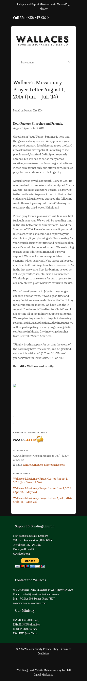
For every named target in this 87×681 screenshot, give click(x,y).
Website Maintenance (46, 670)
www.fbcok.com (21, 553)
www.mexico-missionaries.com (29, 603)
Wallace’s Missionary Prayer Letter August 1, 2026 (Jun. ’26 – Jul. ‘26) (40, 480)
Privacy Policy (50, 649)
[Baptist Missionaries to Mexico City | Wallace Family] (43, 42)
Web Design (22, 670)
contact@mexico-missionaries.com (44, 464)
